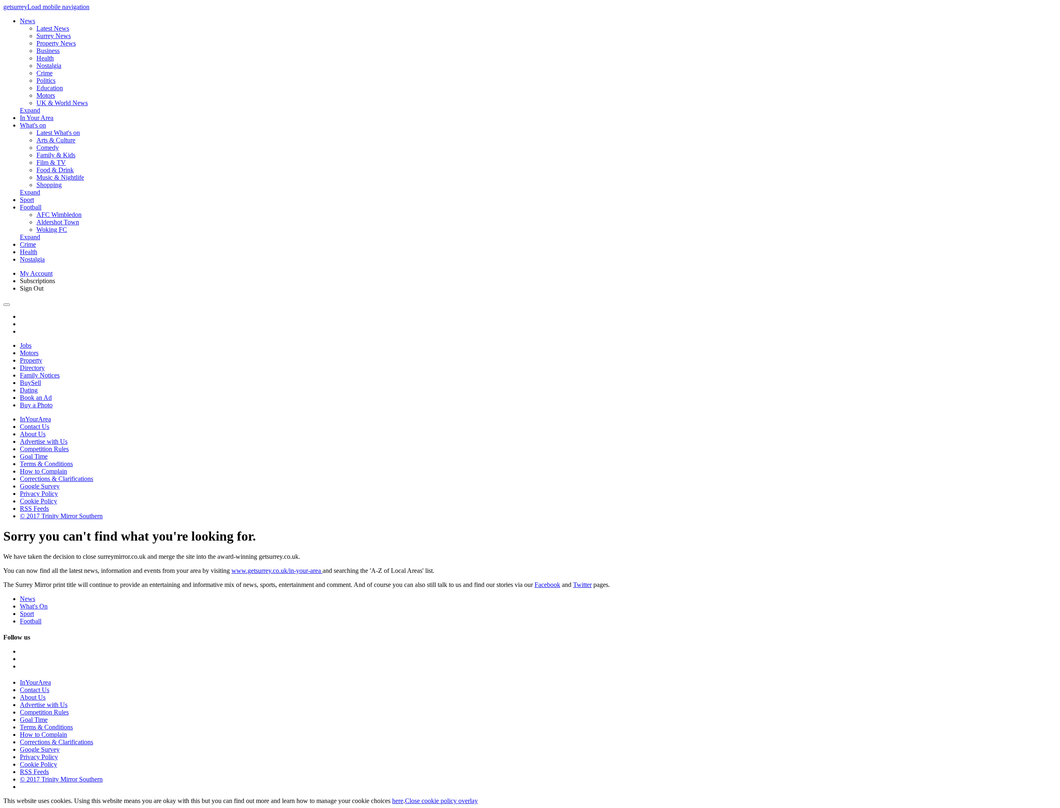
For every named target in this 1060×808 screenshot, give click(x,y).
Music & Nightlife (60, 177)
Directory (32, 367)
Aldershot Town (57, 222)
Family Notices (40, 375)
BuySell (30, 382)
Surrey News (53, 35)
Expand (30, 110)
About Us (33, 434)
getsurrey (15, 6)
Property (31, 360)
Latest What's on (58, 132)
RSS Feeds (34, 508)
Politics (45, 80)
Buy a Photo (36, 405)
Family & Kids (55, 155)
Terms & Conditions (46, 463)
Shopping (49, 184)
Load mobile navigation (58, 6)
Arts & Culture (55, 140)
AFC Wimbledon (59, 214)
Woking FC (51, 229)
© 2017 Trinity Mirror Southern (61, 515)
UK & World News (62, 102)
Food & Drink (55, 169)
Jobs (25, 345)
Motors (45, 95)
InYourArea (35, 419)
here (397, 800)
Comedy (47, 147)
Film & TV (51, 162)
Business (48, 50)
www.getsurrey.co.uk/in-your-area (277, 570)
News (27, 20)
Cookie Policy (38, 501)
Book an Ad (36, 397)
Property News (56, 43)
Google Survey (40, 486)
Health (45, 58)
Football (30, 207)
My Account (36, 273)
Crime (44, 73)
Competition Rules (44, 448)
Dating (29, 390)
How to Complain (43, 471)
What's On (34, 606)
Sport (27, 199)
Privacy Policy (39, 493)
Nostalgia (48, 65)
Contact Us (34, 426)
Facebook (547, 584)
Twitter (582, 584)
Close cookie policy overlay (441, 800)
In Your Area (36, 117)
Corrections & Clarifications (56, 478)
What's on (33, 125)
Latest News (52, 28)
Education (49, 87)
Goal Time (34, 456)
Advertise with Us (43, 441)
